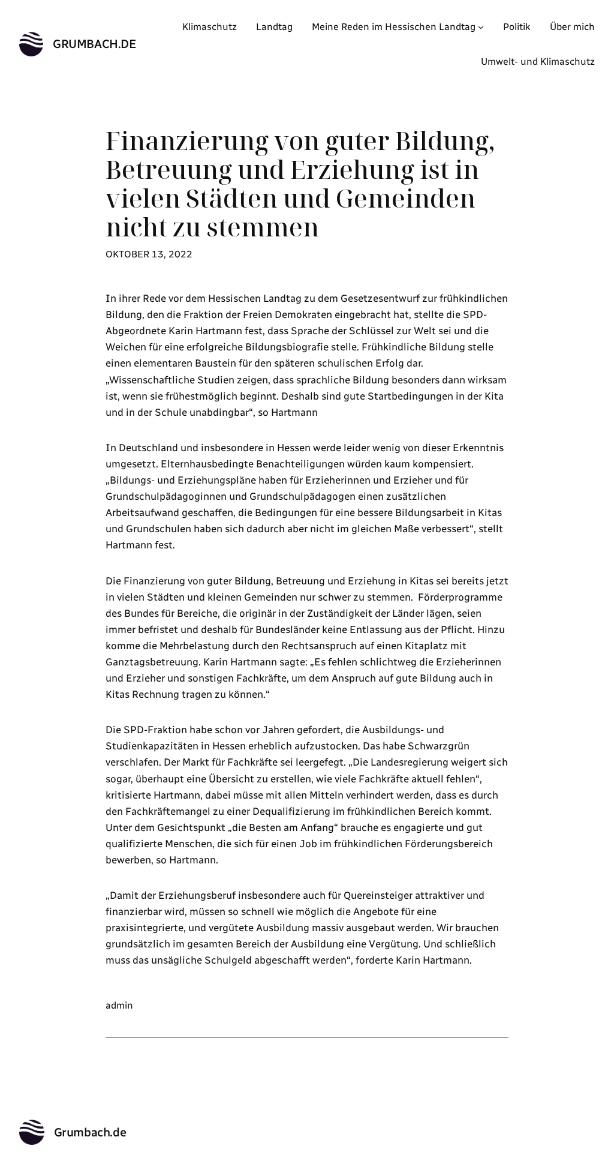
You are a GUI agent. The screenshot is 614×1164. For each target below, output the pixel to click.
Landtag (274, 26)
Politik (517, 26)
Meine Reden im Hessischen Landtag (393, 26)
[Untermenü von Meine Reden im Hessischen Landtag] (481, 27)
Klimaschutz (209, 26)
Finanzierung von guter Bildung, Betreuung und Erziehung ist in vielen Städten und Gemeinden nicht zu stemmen (300, 184)
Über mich (572, 26)
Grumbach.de (95, 44)
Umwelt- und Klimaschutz (538, 61)
